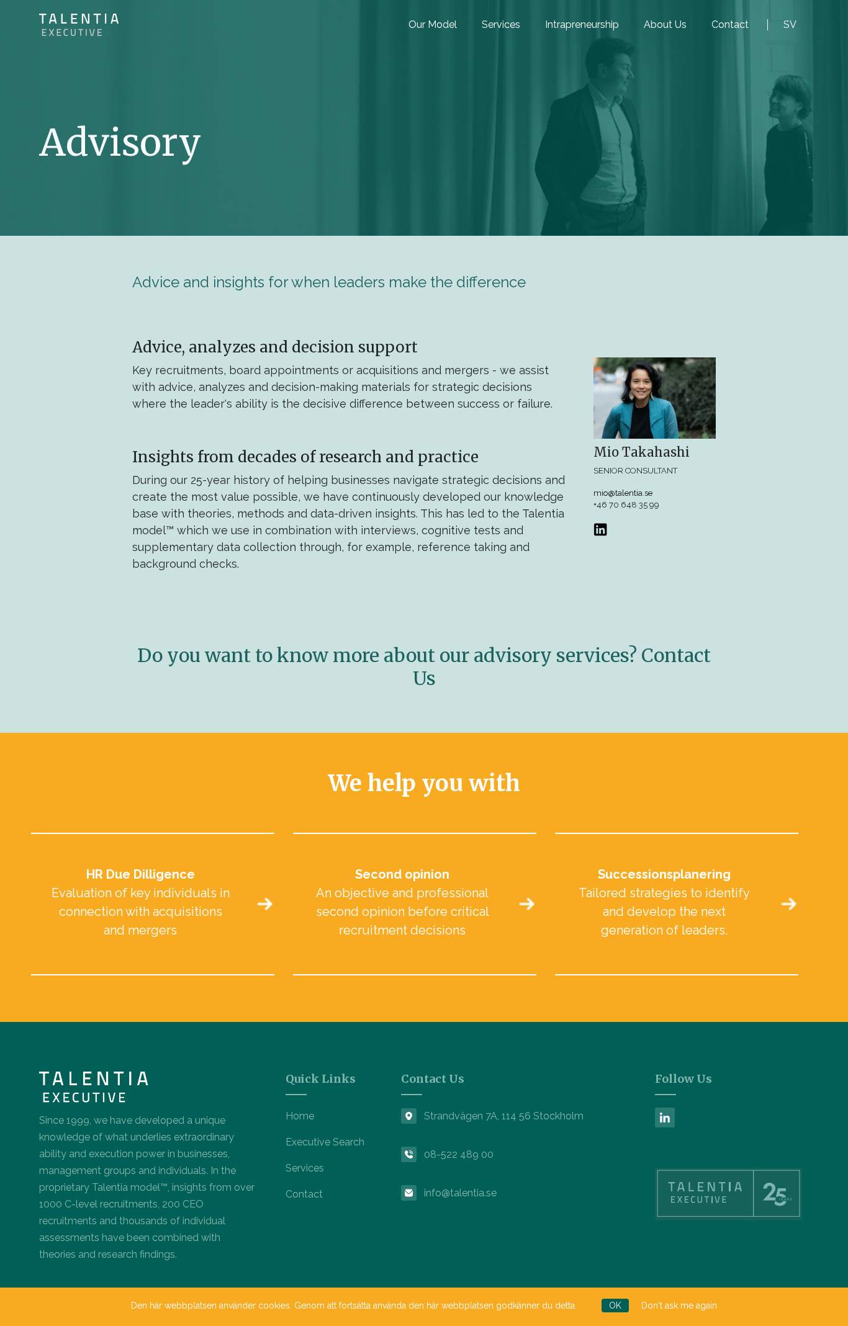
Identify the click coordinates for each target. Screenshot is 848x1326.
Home (300, 1116)
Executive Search (325, 1142)
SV (789, 24)
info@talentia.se (460, 1193)
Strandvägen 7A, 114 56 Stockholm (504, 1116)
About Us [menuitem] (665, 24)
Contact (304, 1194)
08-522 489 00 (459, 1154)
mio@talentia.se (622, 493)
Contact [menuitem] (730, 24)
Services (305, 1168)
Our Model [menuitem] (432, 24)
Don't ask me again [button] (679, 1305)
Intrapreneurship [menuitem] (582, 24)
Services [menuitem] (501, 24)
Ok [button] (615, 1305)
